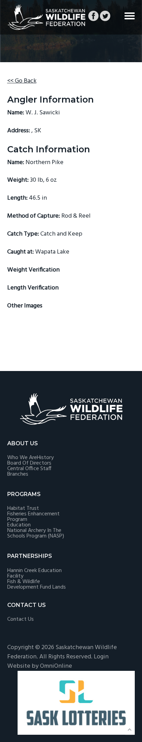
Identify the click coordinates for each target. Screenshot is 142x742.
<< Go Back (22, 81)
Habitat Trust (23, 508)
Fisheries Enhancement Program (33, 516)
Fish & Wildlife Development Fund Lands (36, 584)
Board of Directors (29, 463)
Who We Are (22, 457)
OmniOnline (56, 666)
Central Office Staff (29, 469)
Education (19, 525)
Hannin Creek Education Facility (34, 573)
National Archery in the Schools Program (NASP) (35, 533)
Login (101, 657)
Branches (17, 474)
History (45, 457)
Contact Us (20, 619)
